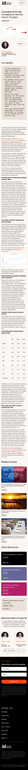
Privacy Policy (10, 766)
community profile (9, 450)
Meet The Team (9, 651)
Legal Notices (22, 766)
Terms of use (16, 766)
